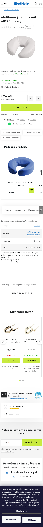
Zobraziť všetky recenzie (17, 398)
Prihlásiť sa (32, 442)
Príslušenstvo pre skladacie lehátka (33, 233)
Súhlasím (32, 520)
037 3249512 (24, 476)
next (40, 342)
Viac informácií (22, 74)
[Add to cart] (31, 190)
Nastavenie (21, 511)
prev (3, 342)
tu (24, 500)
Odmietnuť (11, 519)
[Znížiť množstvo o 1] (31, 98)
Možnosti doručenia (12, 87)
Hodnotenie (18, 210)
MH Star (39, 114)
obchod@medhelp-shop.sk (23, 472)
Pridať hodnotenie (21, 293)
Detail (11, 361)
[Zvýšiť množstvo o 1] (38, 98)
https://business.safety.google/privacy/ (22, 505)
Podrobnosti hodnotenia (29, 27)
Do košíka (21, 107)
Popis (7, 210)
